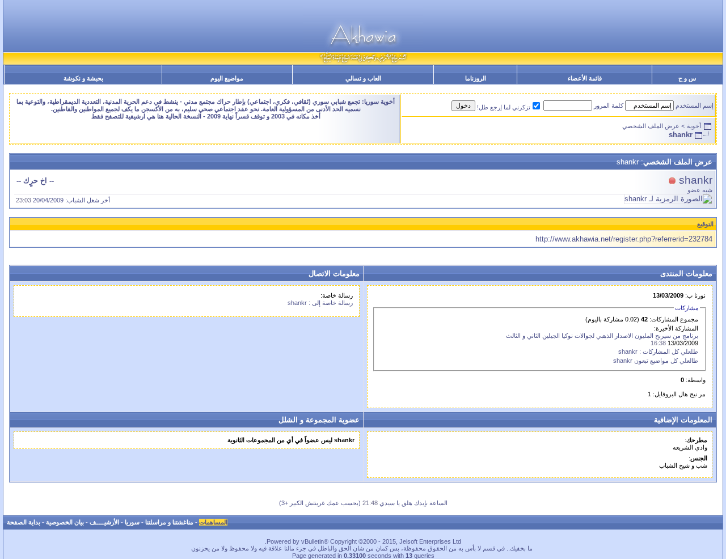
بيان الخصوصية (65, 522)
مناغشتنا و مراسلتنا (169, 522)
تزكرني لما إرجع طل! (503, 107)
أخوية (694, 125)
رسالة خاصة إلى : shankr (320, 302)
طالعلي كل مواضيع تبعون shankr (655, 360)
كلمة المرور (608, 105)
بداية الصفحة (23, 522)
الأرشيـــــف (104, 522)
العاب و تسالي (363, 78)
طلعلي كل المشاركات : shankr (658, 351)
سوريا (132, 522)
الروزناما (475, 78)
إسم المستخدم (695, 105)
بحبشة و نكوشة (83, 78)
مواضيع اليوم (226, 78)
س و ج (687, 78)
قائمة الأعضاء (585, 78)
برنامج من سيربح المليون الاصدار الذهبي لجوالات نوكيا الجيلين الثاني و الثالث (602, 335)
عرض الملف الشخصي (650, 125)
